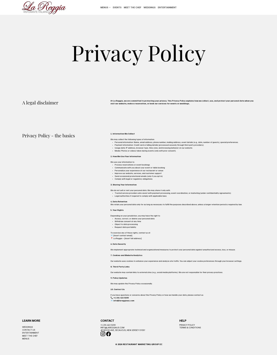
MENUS (25, 339)
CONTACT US (28, 330)
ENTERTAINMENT (30, 333)
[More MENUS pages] (110, 7)
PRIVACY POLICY (187, 325)
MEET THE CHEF (30, 336)
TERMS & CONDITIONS (190, 327)
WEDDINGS (27, 327)
